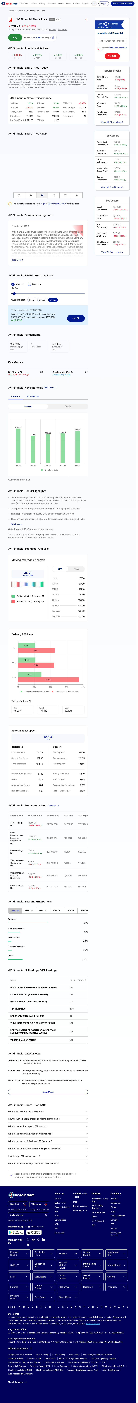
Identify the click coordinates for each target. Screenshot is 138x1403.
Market (61, 3)
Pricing (42, 3)
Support (85, 3)
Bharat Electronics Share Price (102, 178)
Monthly (20, 284)
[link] (18, 1204)
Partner (76, 3)
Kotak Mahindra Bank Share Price (101, 160)
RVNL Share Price (102, 78)
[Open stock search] (94, 3)
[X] (28, 1239)
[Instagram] (38, 1239)
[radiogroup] (48, 284)
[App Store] (34, 1232)
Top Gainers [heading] (112, 135)
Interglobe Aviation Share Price (102, 234)
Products (24, 3)
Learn (68, 3)
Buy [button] (15, 37)
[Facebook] (28, 1244)
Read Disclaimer (93, 1323)
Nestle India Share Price (102, 169)
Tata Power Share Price (102, 113)
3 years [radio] (42, 300)
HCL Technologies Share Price (102, 225)
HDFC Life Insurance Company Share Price (102, 152)
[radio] (13, 284)
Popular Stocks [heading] (112, 70)
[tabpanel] (48, 442)
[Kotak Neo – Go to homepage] (9, 3)
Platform (33, 3)
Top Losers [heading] (112, 200)
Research (52, 3)
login (43, 204)
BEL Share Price (101, 104)
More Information (16, 1382)
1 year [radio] (31, 300)
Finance (52, 29)
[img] (48, 162)
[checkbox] (99, 49)
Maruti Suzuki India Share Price (102, 208)
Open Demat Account (57, 204)
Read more (16, 524)
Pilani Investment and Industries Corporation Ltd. (16, 837)
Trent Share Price (102, 217)
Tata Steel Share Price (102, 87)
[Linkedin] (43, 1239)
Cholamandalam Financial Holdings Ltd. (17, 875)
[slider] (14, 293)
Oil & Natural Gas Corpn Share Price (102, 243)
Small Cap (62, 29)
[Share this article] (86, 19)
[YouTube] (33, 1239)
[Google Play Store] (16, 1232)
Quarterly (36, 284)
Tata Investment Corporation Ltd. (17, 863)
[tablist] (48, 195)
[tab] (19, 195)
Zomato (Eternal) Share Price (103, 95)
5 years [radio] (53, 300)
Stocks (20, 11)
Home (11, 11)
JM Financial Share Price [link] (35, 11)
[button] (123, 3)
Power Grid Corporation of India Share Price (103, 143)
